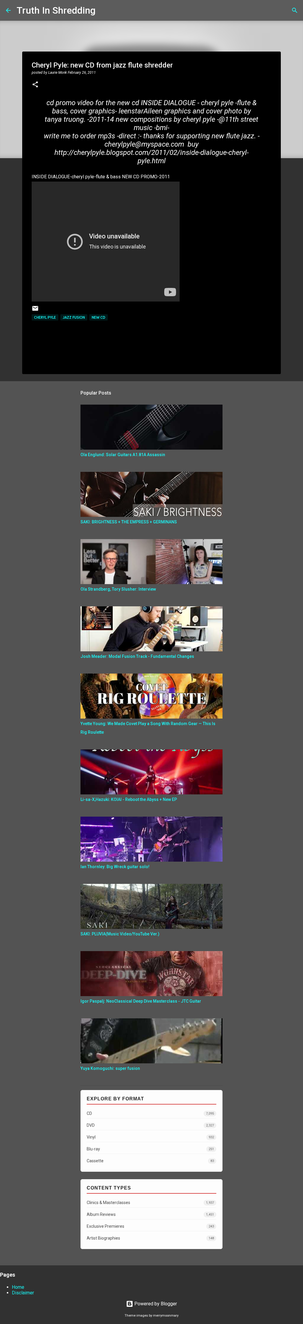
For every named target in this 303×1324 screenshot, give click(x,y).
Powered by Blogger (155, 1304)
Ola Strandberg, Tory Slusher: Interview (118, 589)
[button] (35, 85)
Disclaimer (23, 1293)
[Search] (103, 10)
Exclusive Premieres (150, 1226)
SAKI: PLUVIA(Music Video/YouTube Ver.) (119, 934)
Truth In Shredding (56, 10)
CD (150, 1113)
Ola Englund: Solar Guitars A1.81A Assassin (122, 454)
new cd (98, 317)
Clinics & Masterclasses (150, 1202)
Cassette (150, 1160)
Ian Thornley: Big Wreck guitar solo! (114, 866)
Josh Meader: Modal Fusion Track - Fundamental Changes (137, 656)
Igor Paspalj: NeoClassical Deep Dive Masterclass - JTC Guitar (140, 1001)
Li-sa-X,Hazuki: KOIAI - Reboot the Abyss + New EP (128, 799)
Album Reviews (150, 1214)
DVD (150, 1125)
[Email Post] (35, 310)
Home (18, 1287)
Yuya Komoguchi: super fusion (110, 1068)
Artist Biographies (150, 1238)
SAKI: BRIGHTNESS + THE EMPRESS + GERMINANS (128, 522)
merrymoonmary (165, 1315)
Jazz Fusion (74, 317)
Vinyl (150, 1137)
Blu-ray (150, 1149)
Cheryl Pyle (45, 317)
